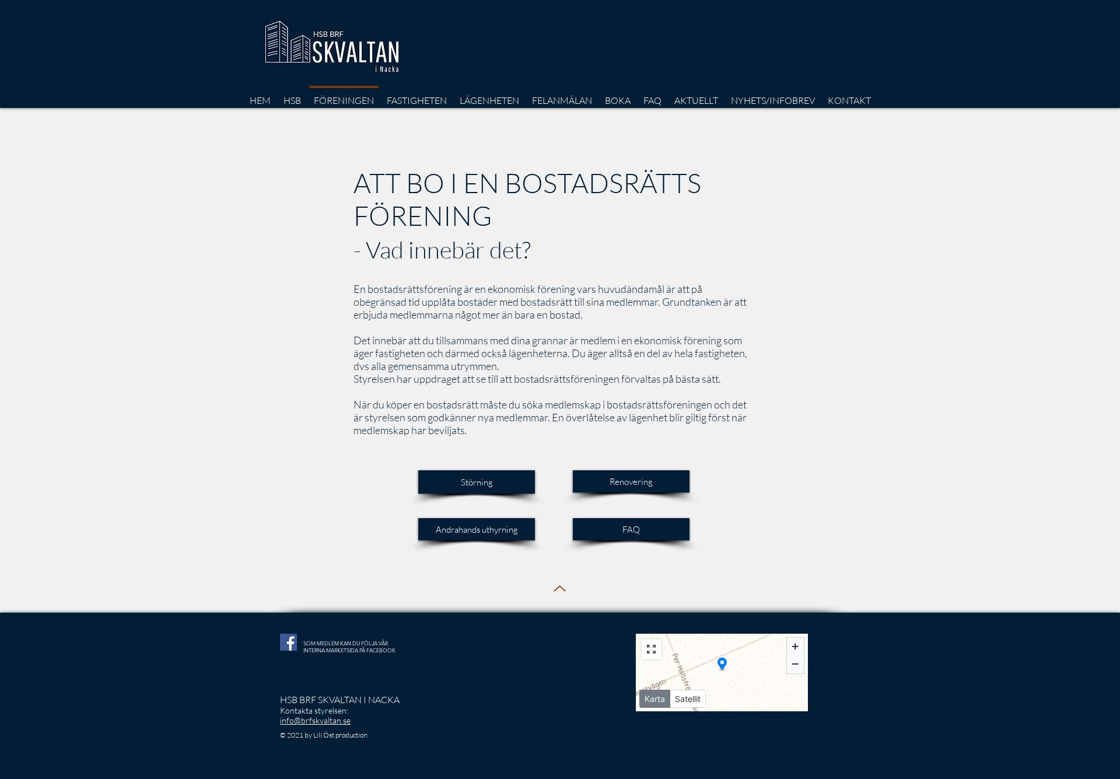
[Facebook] (288, 642)
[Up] (559, 588)
